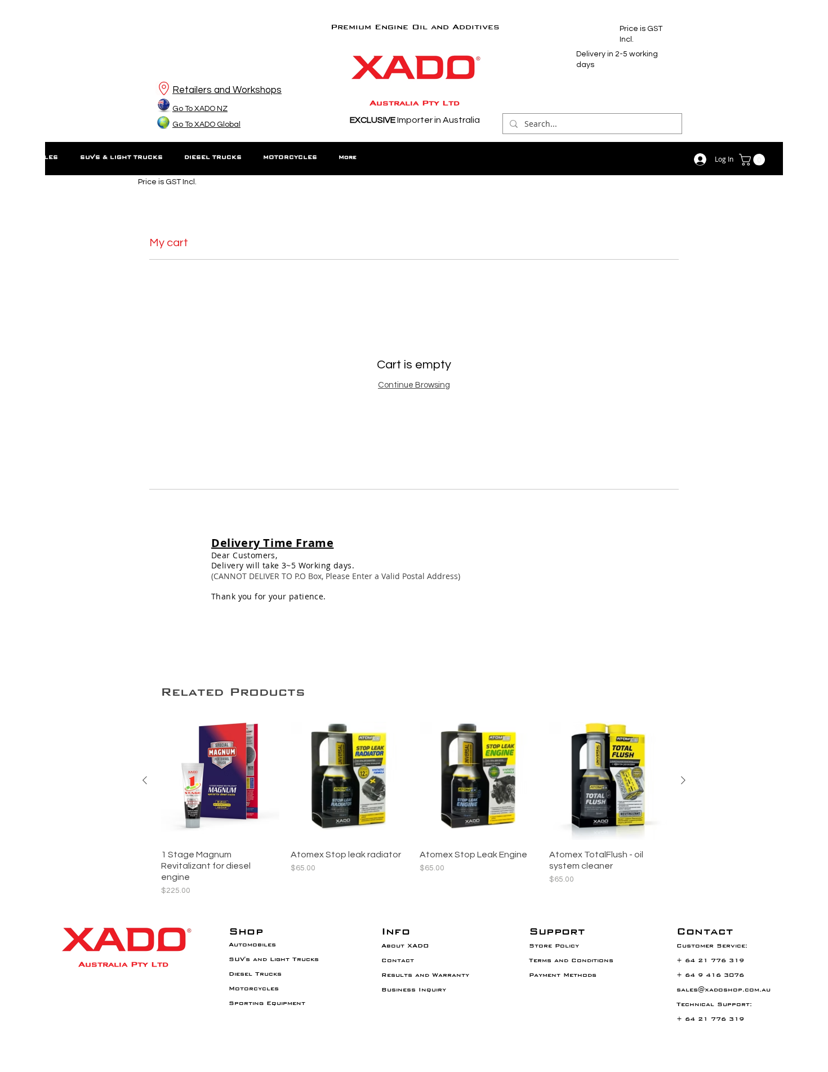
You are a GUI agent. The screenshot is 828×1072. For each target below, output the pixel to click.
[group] (414, 809)
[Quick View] (220, 781)
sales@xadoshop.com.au (723, 989)
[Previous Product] (145, 780)
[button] (753, 160)
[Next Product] (683, 780)
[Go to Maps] (163, 88)
